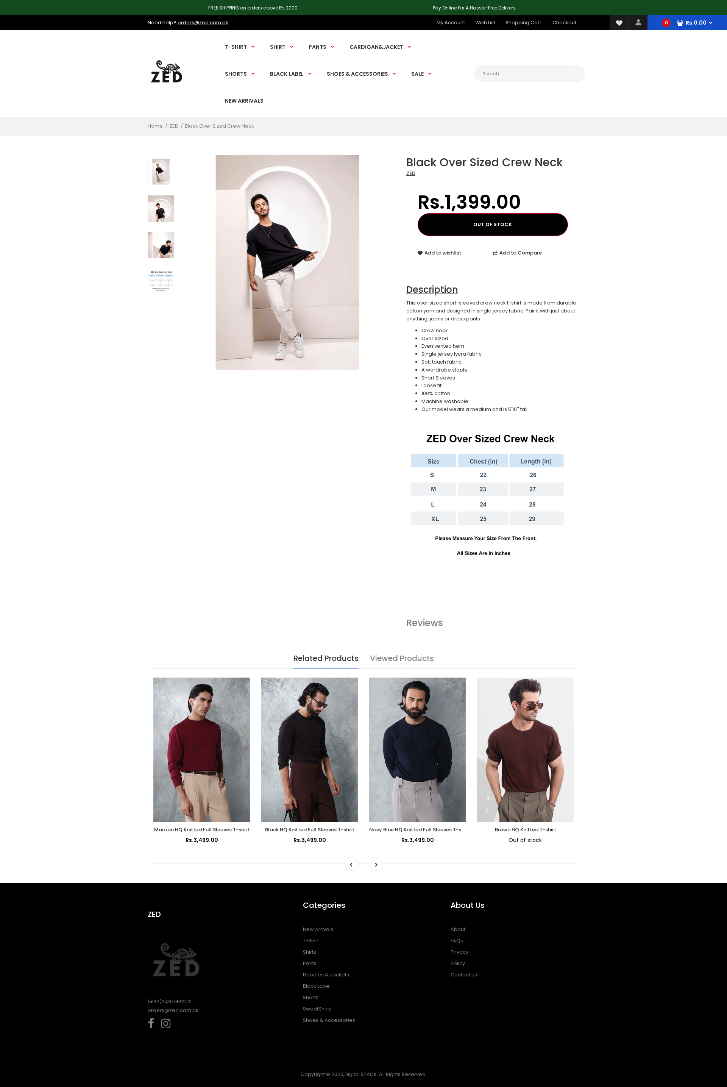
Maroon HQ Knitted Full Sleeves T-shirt (202, 829)
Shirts (309, 952)
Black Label (317, 986)
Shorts (310, 997)
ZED (410, 173)
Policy (458, 963)
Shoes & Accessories (329, 1020)
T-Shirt (311, 940)
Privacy (459, 952)
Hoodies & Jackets (326, 974)
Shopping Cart (523, 22)
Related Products (326, 658)
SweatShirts (317, 1008)
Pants (310, 963)
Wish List (485, 22)
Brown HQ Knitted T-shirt (525, 829)
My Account (451, 22)
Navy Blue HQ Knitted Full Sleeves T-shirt (419, 829)
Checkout (564, 22)
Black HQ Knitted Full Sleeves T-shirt (309, 829)
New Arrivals (318, 929)
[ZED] (167, 89)
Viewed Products (402, 658)
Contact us (464, 974)
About (458, 929)
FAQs (457, 940)
